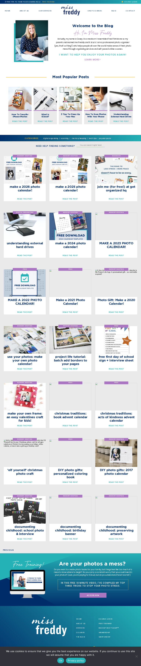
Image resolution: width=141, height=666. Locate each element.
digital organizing (50, 138)
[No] (136, 656)
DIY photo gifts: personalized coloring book (71, 473)
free (25, 269)
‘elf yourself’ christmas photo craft (24, 471)
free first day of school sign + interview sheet (116, 358)
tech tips (93, 138)
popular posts (105, 138)
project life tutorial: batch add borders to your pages (70, 360)
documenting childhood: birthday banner (70, 530)
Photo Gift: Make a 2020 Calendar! (116, 301)
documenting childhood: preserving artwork (116, 530)
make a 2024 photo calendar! (70, 245)
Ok (60, 660)
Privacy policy (76, 660)
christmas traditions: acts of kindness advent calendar (116, 417)
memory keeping (79, 138)
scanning (65, 138)
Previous (8, 550)
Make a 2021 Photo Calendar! (70, 301)
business (116, 156)
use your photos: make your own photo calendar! (25, 360)
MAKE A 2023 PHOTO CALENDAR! (116, 245)
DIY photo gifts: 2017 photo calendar (116, 471)
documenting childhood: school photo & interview (25, 530)
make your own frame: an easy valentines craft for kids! (25, 417)
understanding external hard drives (25, 245)
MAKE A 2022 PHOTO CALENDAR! (25, 301)
